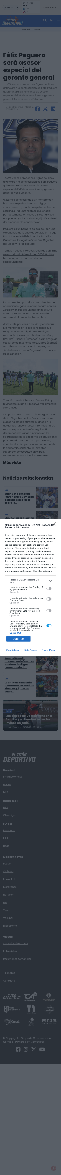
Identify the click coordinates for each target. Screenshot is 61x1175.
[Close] (55, 525)
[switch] (48, 588)
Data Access (30, 650)
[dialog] (30, 587)
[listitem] (30, 581)
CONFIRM (18, 639)
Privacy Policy (48, 650)
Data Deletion (13, 650)
